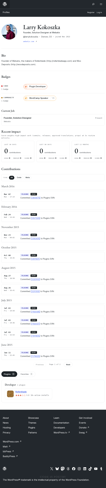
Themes (32, 422)
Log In (99, 12)
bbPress (8, 451)
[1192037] (35, 324)
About (6, 417)
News (6, 422)
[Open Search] (93, 4)
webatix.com (29, 41)
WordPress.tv (62, 432)
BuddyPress (10, 456)
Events (82, 422)
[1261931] (35, 259)
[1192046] (35, 311)
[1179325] (35, 356)
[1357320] (35, 218)
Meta (28, 177)
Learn (56, 417)
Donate (84, 427)
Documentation (61, 422)
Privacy (6, 432)
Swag (83, 432)
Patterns (32, 432)
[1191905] (35, 336)
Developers (59, 427)
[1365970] (35, 198)
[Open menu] (101, 4)
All (12, 177)
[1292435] (35, 238)
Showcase (33, 417)
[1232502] (35, 279)
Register (91, 12)
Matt (6, 446)
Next (68, 364)
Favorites (26, 374)
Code (19, 177)
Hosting (7, 427)
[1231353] (35, 291)
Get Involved (85, 417)
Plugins (9, 374)
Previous (40, 364)
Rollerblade (21, 392)
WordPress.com (12, 441)
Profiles (6, 12)
